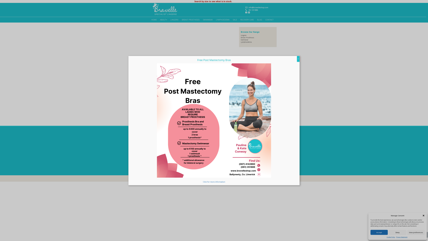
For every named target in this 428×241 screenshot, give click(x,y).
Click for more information (214, 182)
